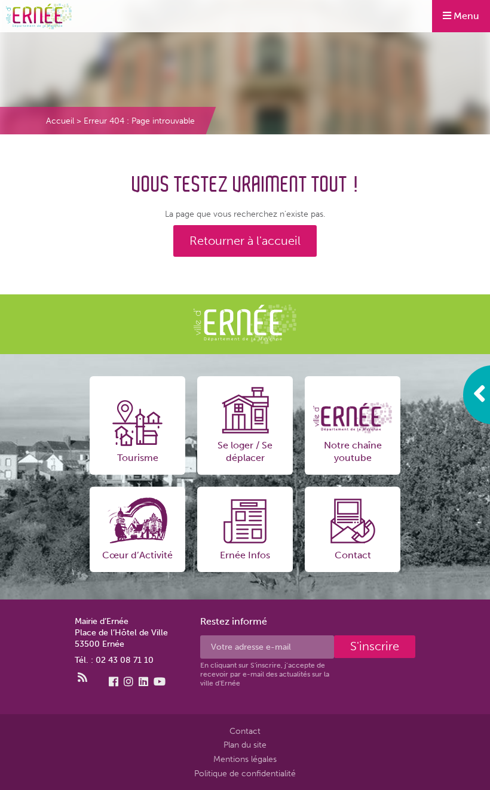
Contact (245, 731)
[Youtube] (160, 681)
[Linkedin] (143, 681)
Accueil (60, 120)
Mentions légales (245, 759)
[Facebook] (113, 681)
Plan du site (245, 744)
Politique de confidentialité (245, 773)
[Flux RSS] (82, 677)
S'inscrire (374, 647)
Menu (465, 15)
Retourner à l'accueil (245, 240)
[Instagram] (128, 681)
